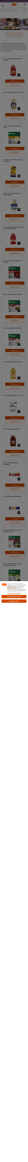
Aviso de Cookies (11, 587)
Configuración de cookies (14, 593)
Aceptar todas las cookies (14, 596)
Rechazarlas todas (14, 601)
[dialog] (14, 871)
